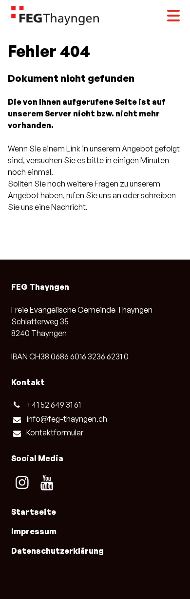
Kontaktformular (54, 432)
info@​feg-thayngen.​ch (66, 419)
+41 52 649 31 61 (53, 405)
